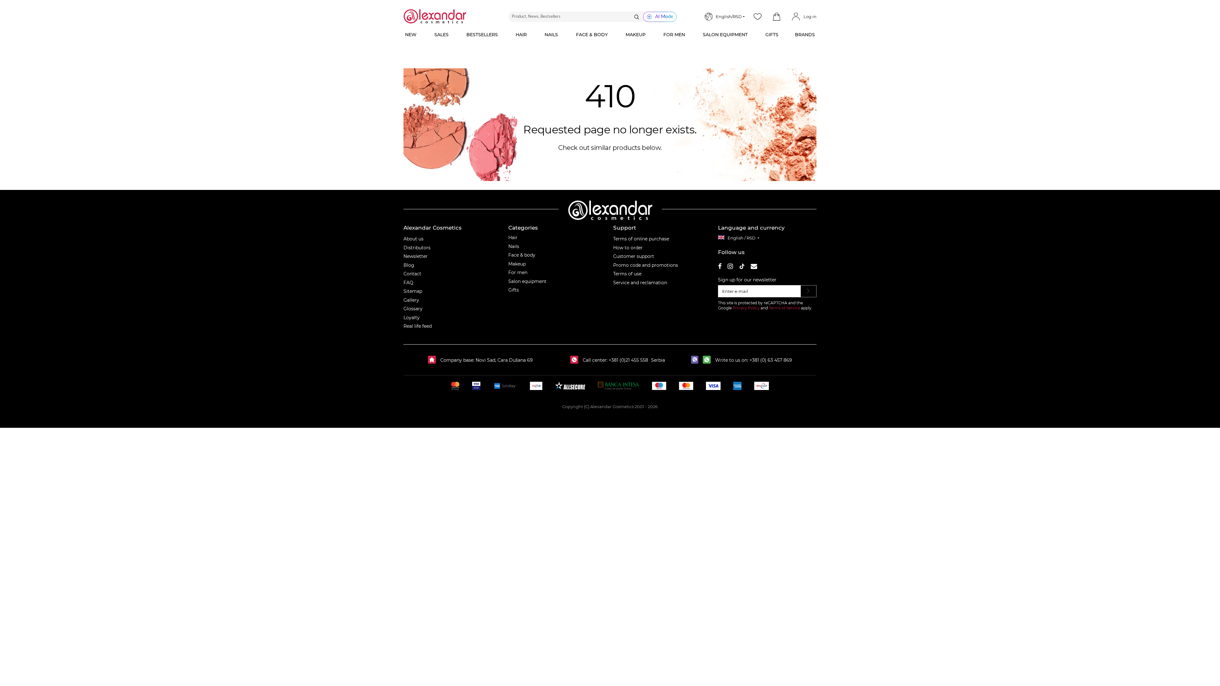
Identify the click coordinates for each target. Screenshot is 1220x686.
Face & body (521, 255)
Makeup (517, 264)
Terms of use (627, 274)
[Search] (636, 17)
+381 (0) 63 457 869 (770, 360)
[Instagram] (730, 267)
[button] (776, 16)
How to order (628, 248)
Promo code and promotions (645, 265)
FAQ (408, 283)
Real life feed (417, 326)
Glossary (413, 309)
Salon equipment (527, 281)
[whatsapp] (708, 360)
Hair (513, 237)
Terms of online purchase (641, 239)
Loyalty (411, 317)
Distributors (416, 248)
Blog (408, 265)
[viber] (696, 360)
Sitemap (412, 291)
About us (413, 239)
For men (517, 272)
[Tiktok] (742, 267)
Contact (412, 274)
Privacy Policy (746, 308)
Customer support (633, 256)
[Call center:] (575, 360)
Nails (513, 246)
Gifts (513, 290)
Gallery (411, 300)
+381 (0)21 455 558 (627, 360)
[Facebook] (720, 267)
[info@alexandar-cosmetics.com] (754, 267)
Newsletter (415, 256)
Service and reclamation (640, 283)
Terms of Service (784, 308)
